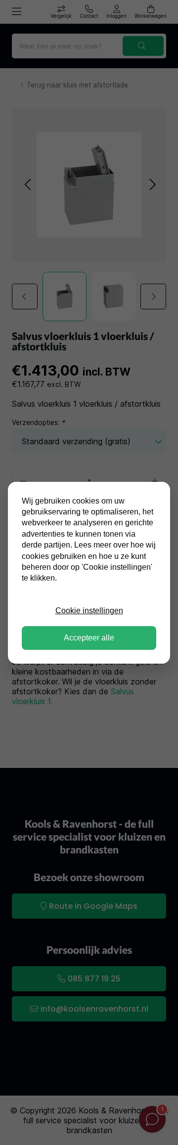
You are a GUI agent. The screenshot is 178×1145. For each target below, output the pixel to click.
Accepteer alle (89, 638)
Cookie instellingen (89, 610)
